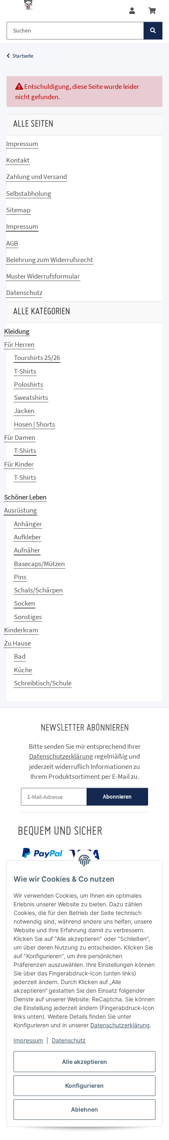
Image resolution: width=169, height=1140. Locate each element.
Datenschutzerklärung (120, 1025)
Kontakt (18, 160)
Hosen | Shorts (34, 424)
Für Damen (19, 437)
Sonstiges (28, 616)
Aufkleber (27, 536)
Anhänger (28, 523)
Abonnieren (117, 796)
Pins (20, 576)
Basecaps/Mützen (39, 563)
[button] (132, 11)
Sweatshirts (31, 397)
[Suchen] (153, 30)
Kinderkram (21, 629)
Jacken (24, 410)
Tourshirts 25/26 (37, 357)
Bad (19, 656)
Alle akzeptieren (84, 1061)
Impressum (28, 1040)
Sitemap (18, 209)
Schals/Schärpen (38, 589)
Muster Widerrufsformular (43, 276)
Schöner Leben (25, 497)
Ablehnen (84, 1109)
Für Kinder (19, 464)
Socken (24, 603)
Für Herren (19, 344)
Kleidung (17, 331)
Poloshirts (28, 384)
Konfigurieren (84, 1085)
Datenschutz (69, 1040)
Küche (23, 669)
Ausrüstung (20, 510)
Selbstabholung (28, 193)
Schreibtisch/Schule (42, 682)
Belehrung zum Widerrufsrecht (49, 259)
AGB (12, 243)
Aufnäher (27, 550)
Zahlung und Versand (36, 176)
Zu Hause (17, 643)
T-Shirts (25, 371)
